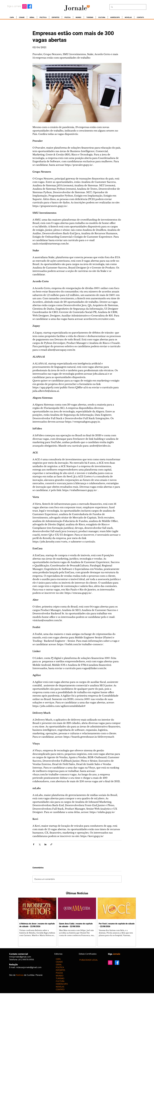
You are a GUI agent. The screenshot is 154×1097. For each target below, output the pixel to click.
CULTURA (60, 981)
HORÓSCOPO (62, 984)
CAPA (58, 959)
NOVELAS (60, 986)
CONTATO (60, 989)
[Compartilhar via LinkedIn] (45, 844)
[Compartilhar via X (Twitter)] (39, 844)
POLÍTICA (60, 967)
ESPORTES (60, 970)
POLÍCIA (59, 973)
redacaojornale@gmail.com (29, 967)
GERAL (59, 964)
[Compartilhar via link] (51, 844)
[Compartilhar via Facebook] (33, 844)
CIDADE (59, 961)
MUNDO (59, 975)
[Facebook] (29, 6)
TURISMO (60, 978)
